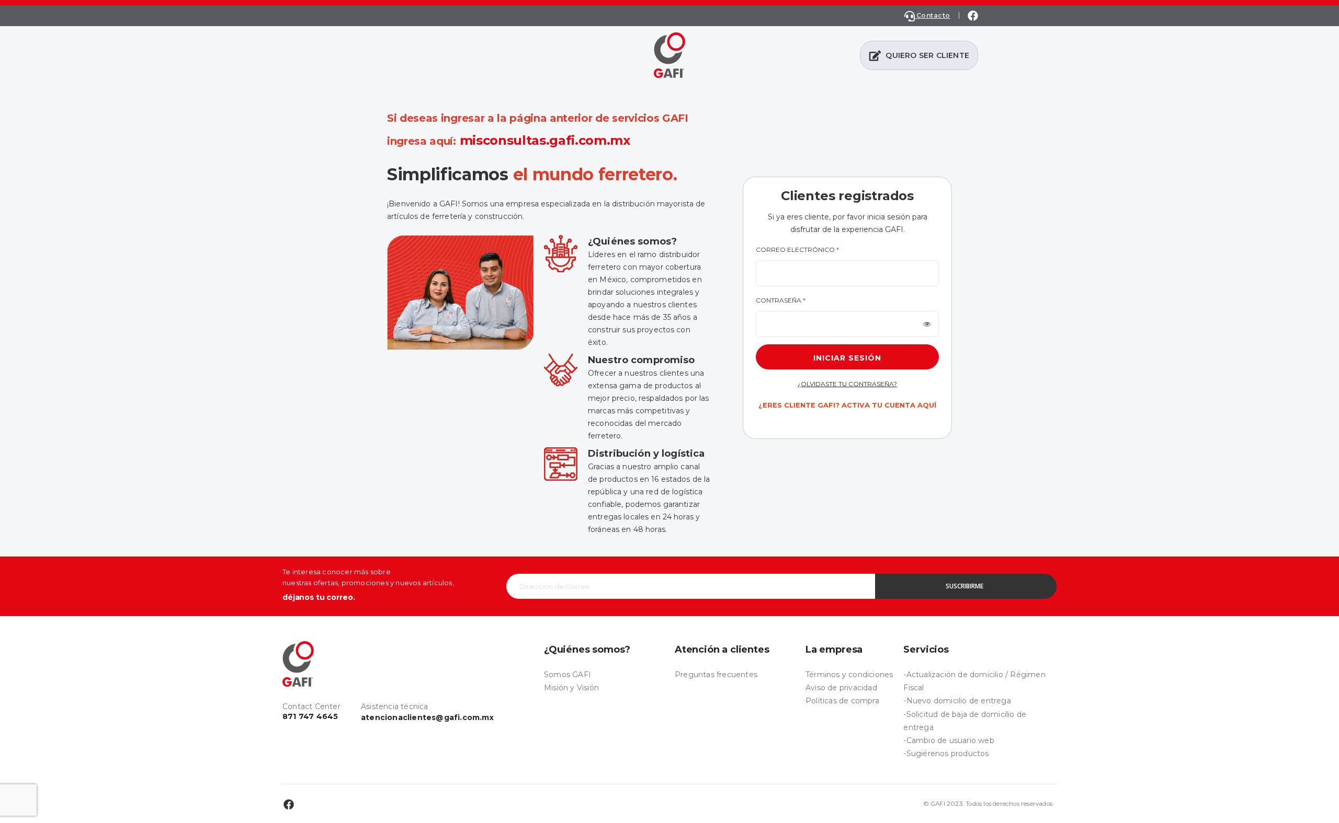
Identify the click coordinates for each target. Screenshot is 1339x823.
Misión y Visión (571, 687)
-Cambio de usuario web (948, 740)
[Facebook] (288, 803)
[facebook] (973, 15)
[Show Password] (927, 324)
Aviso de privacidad (841, 687)
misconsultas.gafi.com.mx (545, 140)
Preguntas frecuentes (716, 674)
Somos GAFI (567, 674)
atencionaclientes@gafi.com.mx (427, 717)
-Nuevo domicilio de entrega (957, 700)
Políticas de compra (842, 700)
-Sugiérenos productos (946, 753)
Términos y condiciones (849, 674)
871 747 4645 (310, 716)
